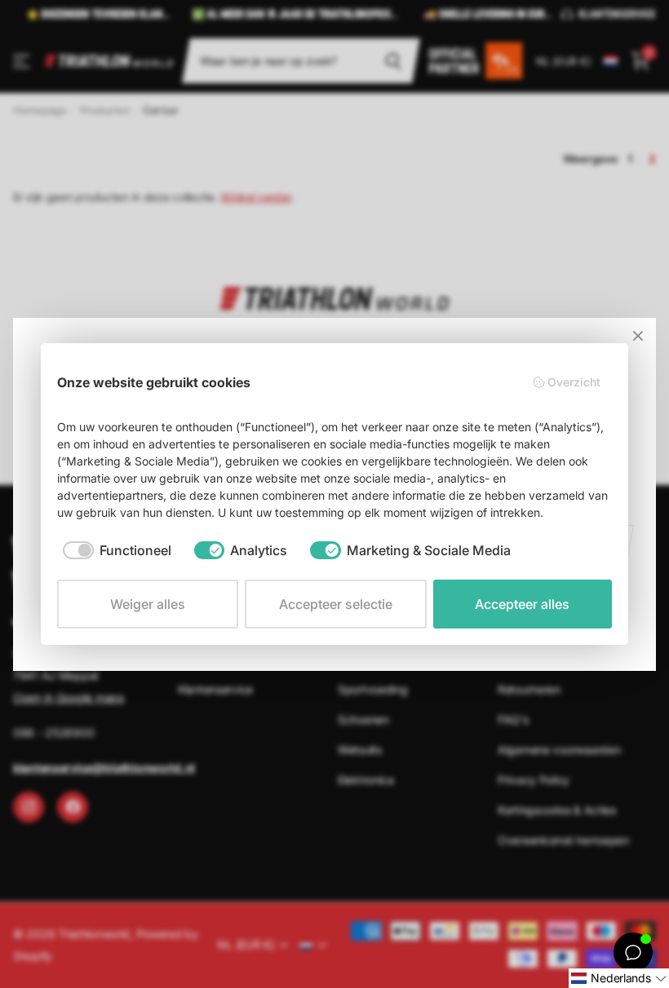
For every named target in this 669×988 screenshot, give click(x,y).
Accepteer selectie (335, 604)
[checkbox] (117, 550)
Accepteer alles (522, 604)
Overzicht (573, 382)
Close (638, 336)
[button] (619, 978)
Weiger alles (147, 604)
